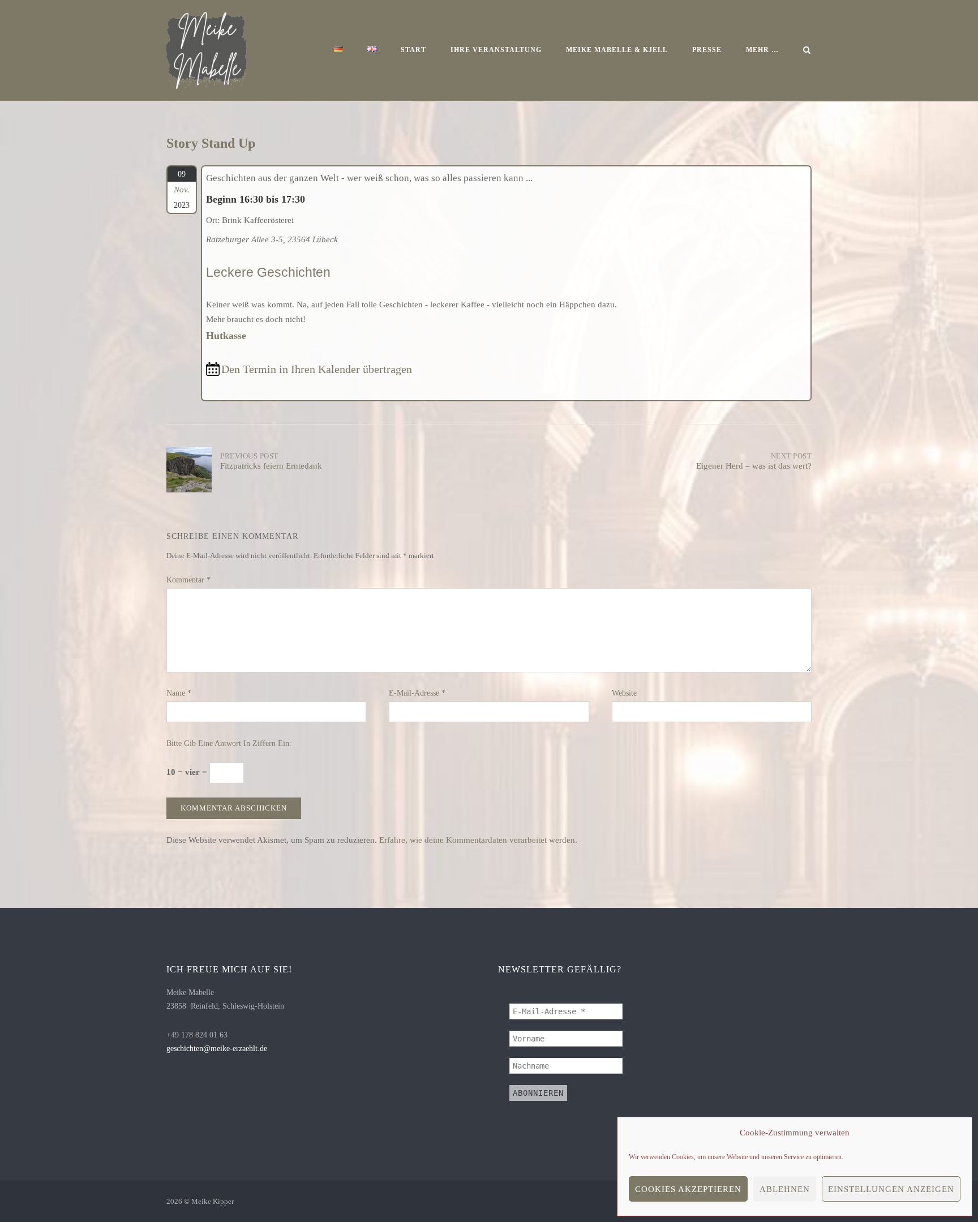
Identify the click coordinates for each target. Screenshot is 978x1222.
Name (178, 693)
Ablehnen (785, 1189)
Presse (707, 50)
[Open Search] (807, 51)
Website (624, 693)
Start (413, 50)
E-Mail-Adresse (417, 693)
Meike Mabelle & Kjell (617, 50)
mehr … (762, 50)
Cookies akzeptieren (688, 1189)
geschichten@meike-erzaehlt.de (216, 1048)
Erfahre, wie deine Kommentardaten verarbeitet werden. (478, 839)
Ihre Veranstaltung (496, 50)
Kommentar (188, 580)
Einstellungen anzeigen (891, 1189)
